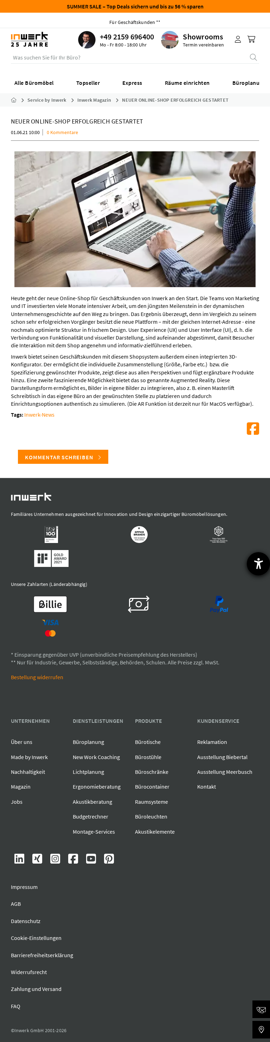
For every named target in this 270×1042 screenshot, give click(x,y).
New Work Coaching (96, 756)
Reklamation (212, 741)
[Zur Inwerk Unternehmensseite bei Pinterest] (109, 860)
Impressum (24, 886)
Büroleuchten (151, 816)
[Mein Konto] (238, 40)
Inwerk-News (39, 414)
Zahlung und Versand (36, 988)
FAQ (15, 1006)
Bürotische (148, 741)
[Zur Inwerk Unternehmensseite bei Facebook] (74, 860)
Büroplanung (88, 741)
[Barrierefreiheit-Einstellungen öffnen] (258, 563)
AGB (16, 903)
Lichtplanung (88, 771)
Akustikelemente (155, 831)
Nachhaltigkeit (28, 771)
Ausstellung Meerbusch (224, 771)
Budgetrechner (90, 816)
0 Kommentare (62, 132)
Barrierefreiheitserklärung (42, 955)
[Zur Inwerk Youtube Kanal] (92, 860)
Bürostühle (148, 756)
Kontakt (206, 786)
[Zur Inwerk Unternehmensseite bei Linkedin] (20, 860)
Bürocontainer (152, 786)
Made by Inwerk (29, 756)
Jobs (16, 801)
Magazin (21, 786)
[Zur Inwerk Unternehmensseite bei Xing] (38, 860)
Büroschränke (151, 771)
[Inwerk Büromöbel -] (19, 100)
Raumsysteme (151, 801)
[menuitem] (119, 40)
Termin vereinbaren (203, 45)
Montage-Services (94, 831)
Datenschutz (25, 920)
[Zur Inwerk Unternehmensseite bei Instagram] (56, 860)
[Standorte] (261, 1029)
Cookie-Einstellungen (36, 937)
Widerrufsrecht (29, 971)
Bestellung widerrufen (37, 677)
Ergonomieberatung (97, 786)
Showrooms (203, 37)
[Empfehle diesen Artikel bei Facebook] (253, 429)
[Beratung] (261, 1009)
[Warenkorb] (252, 40)
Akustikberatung (92, 801)
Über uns (21, 741)
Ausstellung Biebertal (222, 756)
